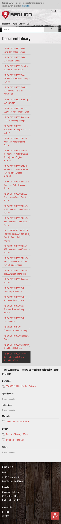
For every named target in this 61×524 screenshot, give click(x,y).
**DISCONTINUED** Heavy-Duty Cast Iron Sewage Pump (16, 110)
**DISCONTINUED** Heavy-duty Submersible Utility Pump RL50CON (15, 357)
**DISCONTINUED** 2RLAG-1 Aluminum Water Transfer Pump (16, 142)
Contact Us (24, 23)
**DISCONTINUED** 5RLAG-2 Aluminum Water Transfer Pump (16, 185)
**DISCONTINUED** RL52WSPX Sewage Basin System (15, 129)
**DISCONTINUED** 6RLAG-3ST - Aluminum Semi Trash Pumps (16, 249)
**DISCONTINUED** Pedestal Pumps (16, 281)
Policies (5, 511)
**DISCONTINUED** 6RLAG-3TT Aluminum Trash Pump (16, 272)
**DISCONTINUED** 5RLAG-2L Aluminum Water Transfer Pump (16, 197)
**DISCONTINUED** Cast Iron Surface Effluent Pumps (16, 68)
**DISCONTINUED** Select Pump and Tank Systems (15, 298)
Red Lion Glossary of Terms (17, 434)
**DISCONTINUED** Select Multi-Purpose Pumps (15, 289)
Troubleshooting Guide (15, 439)
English (53, 11)
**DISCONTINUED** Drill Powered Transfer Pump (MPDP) (14, 309)
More (15, 23)
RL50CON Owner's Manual (17, 421)
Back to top (7, 466)
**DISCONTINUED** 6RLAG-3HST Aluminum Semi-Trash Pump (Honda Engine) (16, 261)
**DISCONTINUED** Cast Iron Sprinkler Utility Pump (16, 346)
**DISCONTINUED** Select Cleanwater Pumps (15, 59)
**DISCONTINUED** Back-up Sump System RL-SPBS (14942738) (16, 91)
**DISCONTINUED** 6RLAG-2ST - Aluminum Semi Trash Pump (16, 222)
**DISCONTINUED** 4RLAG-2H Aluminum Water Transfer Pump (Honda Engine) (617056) (16, 171)
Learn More (26, 5)
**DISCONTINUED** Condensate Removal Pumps (16, 328)
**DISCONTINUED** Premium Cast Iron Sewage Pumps (16, 119)
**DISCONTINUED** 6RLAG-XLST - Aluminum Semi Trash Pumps (16, 209)
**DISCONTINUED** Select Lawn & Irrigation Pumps (15, 50)
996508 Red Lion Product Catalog (21, 386)
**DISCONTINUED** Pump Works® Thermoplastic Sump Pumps (16, 78)
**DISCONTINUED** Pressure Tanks (16, 337)
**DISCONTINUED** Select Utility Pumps (15, 319)
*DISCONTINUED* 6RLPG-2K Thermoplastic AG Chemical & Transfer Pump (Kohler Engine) (16, 235)
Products (6, 23)
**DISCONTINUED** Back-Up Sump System (16, 101)
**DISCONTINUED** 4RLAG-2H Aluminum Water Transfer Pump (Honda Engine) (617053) (16, 155)
